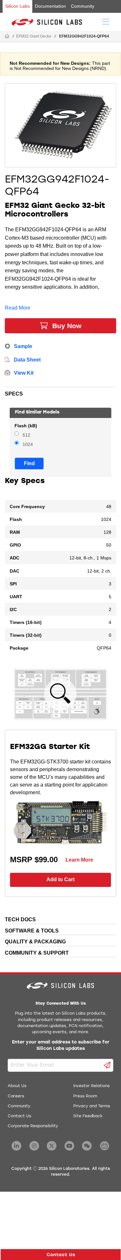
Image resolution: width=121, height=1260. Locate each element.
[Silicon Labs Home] (7, 36)
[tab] (60, 392)
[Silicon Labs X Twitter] (51, 1146)
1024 (28, 444)
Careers (16, 1096)
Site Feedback (88, 1116)
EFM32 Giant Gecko (33, 36)
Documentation (50, 6)
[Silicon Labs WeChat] (87, 1146)
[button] (61, 1254)
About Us (17, 1086)
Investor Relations (91, 1086)
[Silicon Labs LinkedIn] (16, 1146)
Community (82, 6)
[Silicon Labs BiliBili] (104, 1146)
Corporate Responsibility (33, 1126)
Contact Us (19, 1116)
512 (26, 435)
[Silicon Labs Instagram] (34, 1146)
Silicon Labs (17, 6)
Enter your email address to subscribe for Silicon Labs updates (60, 1045)
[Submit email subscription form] (107, 1065)
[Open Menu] (105, 21)
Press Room (85, 1096)
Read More (17, 308)
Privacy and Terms (91, 1106)
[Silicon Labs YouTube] (69, 1146)
